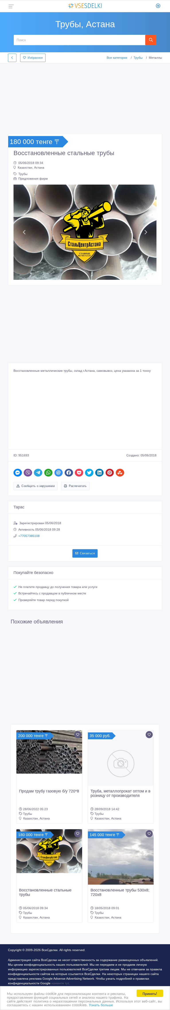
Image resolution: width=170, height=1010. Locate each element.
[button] (24, 232)
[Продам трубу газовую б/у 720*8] (49, 752)
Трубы (138, 57)
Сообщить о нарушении (38, 486)
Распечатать (78, 486)
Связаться (87, 553)
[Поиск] (150, 40)
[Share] (18, 473)
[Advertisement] (85, 97)
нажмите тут (60, 983)
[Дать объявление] (158, 6)
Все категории (117, 57)
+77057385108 (29, 536)
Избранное (35, 57)
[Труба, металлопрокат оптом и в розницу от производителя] (121, 763)
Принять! (150, 993)
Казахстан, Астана (31, 167)
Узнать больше (101, 1004)
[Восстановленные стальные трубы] (49, 851)
